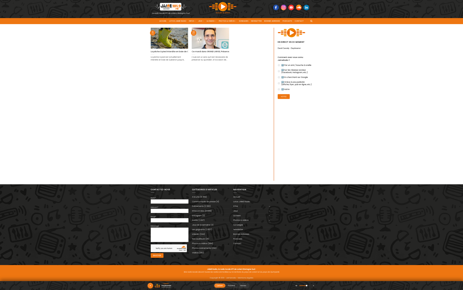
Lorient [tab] (220, 286)
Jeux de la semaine (201, 224)
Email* (153, 217)
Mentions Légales (245, 278)
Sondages (243, 21)
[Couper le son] (296, 286)
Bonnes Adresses (272, 21)
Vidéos (195, 252)
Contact (299, 21)
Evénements (198, 206)
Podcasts (287, 21)
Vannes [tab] (243, 286)
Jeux (200, 21)
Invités (195, 220)
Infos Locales (198, 210)
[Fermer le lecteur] (313, 285)
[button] (311, 21)
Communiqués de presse (204, 201)
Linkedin (195, 234)
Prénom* (154, 207)
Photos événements (201, 248)
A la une (196, 197)
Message (155, 226)
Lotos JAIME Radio (177, 21)
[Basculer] (269, 206)
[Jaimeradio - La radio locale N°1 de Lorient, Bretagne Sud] (171, 6)
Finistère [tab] (231, 286)
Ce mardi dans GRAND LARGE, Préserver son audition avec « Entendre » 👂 (228, 51)
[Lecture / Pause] (150, 285)
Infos (191, 21)
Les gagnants (198, 229)
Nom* (153, 198)
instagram (197, 215)
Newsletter (256, 21)
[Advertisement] (295, 138)
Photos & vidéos (227, 21)
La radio (210, 21)
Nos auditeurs (198, 238)
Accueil (163, 21)
